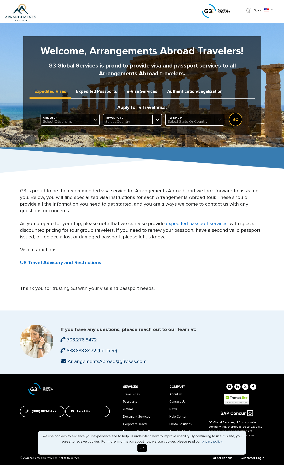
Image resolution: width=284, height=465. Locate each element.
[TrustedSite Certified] (236, 399)
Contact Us (177, 401)
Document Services (136, 416)
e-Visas (128, 409)
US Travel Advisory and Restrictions (60, 262)
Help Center (177, 416)
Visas (50, 91)
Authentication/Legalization (194, 91)
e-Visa (142, 91)
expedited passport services (196, 223)
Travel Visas (131, 394)
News (173, 409)
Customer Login (252, 458)
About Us (176, 394)
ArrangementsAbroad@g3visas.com (106, 361)
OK (142, 448)
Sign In (257, 10)
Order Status (222, 458)
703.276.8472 (81, 339)
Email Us (83, 411)
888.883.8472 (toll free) (91, 350)
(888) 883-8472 (43, 411)
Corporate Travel (135, 424)
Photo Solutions (180, 424)
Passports (96, 91)
